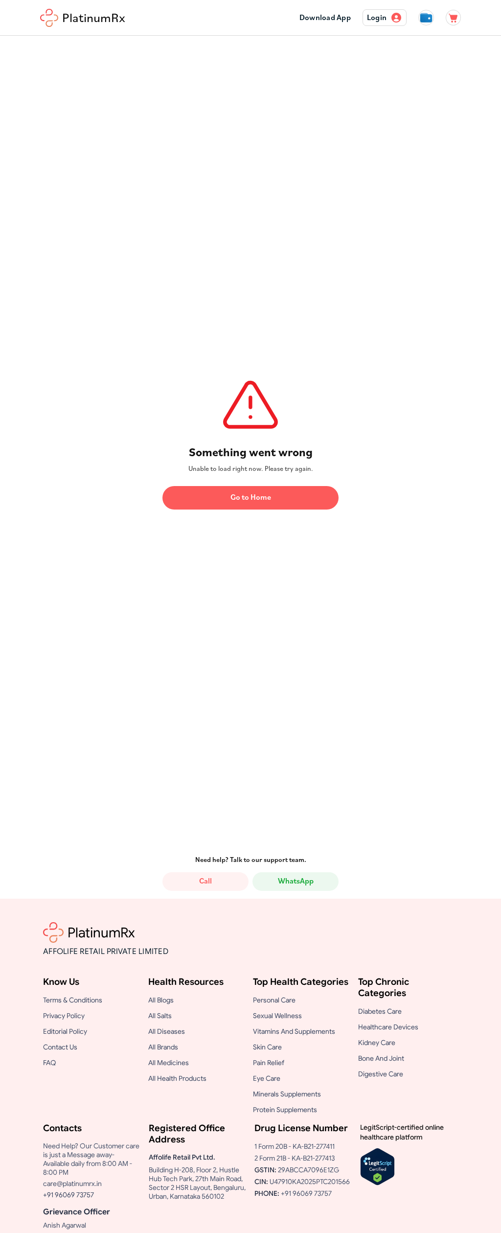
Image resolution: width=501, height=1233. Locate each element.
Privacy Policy (64, 1015)
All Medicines (168, 1062)
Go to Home (250, 498)
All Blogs (161, 1000)
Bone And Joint (381, 1058)
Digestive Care (380, 1074)
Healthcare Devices (388, 1027)
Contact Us (60, 1047)
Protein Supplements (285, 1109)
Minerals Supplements (287, 1094)
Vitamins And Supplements (294, 1031)
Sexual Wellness (277, 1015)
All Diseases (166, 1031)
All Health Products (177, 1078)
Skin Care (267, 1047)
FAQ (49, 1062)
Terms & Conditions (72, 1000)
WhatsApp (296, 881)
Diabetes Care (380, 1011)
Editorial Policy (65, 1031)
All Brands (163, 1047)
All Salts (160, 1015)
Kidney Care (376, 1042)
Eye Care (266, 1078)
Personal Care (274, 1000)
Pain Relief (268, 1062)
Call (205, 881)
